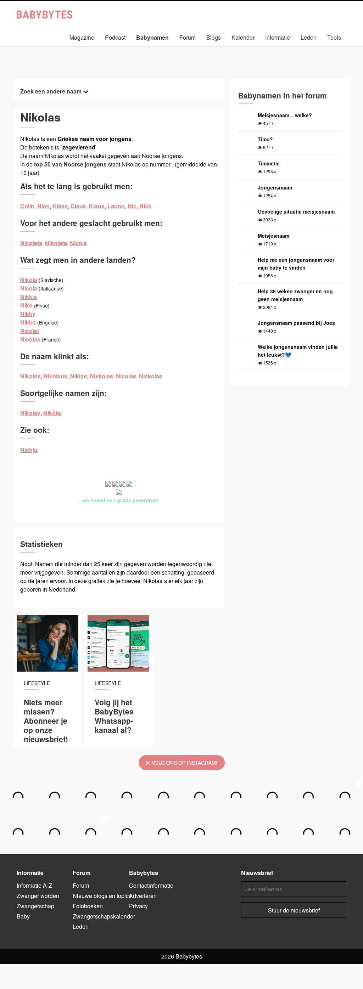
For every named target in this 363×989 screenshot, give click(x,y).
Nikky (27, 314)
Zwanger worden (38, 896)
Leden (309, 37)
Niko (26, 305)
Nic (132, 206)
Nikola (28, 280)
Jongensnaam (275, 187)
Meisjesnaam (273, 235)
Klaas (60, 206)
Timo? (265, 139)
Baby (23, 916)
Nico (43, 206)
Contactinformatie (151, 885)
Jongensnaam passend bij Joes (296, 322)
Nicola (78, 243)
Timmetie (269, 163)
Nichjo (29, 450)
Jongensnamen (108, 48)
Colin (27, 206)
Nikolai (52, 413)
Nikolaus (55, 376)
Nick (145, 206)
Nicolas (30, 339)
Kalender (243, 37)
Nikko (28, 322)
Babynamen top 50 (253, 48)
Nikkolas (101, 376)
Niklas (78, 376)
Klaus (97, 206)
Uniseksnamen (202, 48)
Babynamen (152, 37)
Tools (334, 37)
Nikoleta (56, 243)
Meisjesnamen (155, 48)
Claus (78, 206)
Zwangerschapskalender (104, 916)
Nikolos (30, 376)
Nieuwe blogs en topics (102, 896)
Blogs (213, 37)
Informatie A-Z (34, 885)
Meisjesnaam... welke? (285, 115)
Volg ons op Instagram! (183, 762)
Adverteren (143, 896)
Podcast (115, 37)
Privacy (138, 906)
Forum (187, 37)
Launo (116, 206)
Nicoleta (31, 243)
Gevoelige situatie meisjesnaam (296, 211)
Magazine (81, 37)
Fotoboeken (88, 906)
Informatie (277, 37)
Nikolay (30, 413)
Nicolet (29, 331)
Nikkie (28, 297)
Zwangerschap (35, 906)
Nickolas (150, 376)
